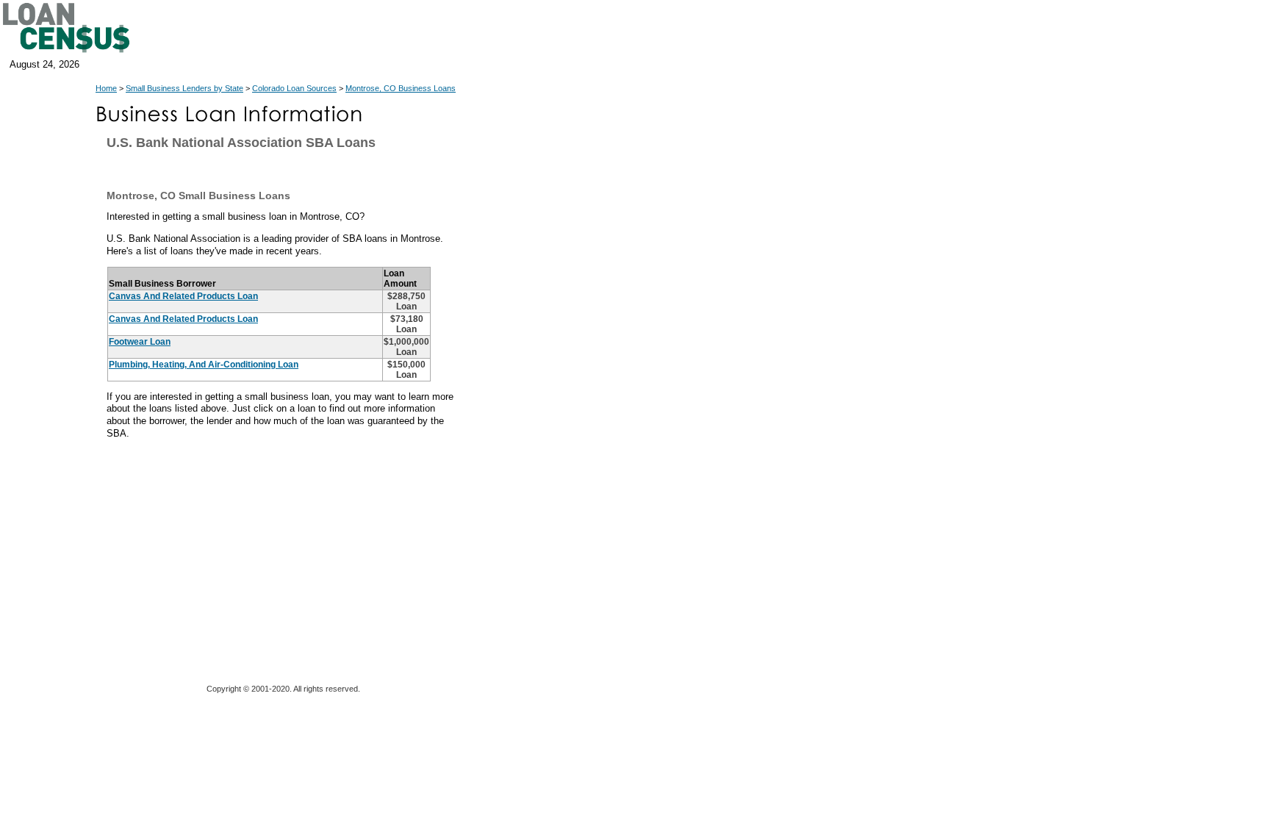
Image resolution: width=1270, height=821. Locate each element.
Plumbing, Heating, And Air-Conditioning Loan (203, 364)
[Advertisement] (595, 433)
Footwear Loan (140, 342)
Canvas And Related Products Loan (183, 296)
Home (106, 88)
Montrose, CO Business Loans (400, 88)
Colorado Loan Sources (294, 88)
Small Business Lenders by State (184, 88)
